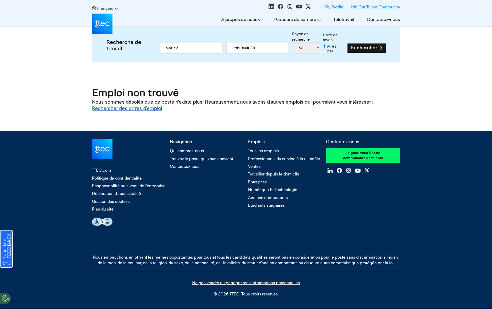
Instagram (290, 6)
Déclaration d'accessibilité (116, 193)
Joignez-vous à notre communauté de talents (363, 155)
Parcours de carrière (295, 19)
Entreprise (257, 182)
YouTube (299, 6)
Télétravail (343, 19)
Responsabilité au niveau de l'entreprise (129, 186)
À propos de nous (239, 19)
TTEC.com (101, 170)
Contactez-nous (383, 19)
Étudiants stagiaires (266, 205)
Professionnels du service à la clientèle (284, 158)
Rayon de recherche (301, 36)
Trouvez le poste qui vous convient (201, 158)
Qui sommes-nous (187, 150)
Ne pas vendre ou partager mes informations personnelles (246, 282)
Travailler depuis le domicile (273, 174)
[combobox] (257, 47)
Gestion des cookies (111, 201)
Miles (331, 46)
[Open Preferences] (5, 298)
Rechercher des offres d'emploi (127, 108)
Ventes (254, 166)
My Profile (334, 7)
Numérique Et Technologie (272, 189)
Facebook (280, 6)
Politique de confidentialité (117, 178)
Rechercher (364, 48)
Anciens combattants (268, 197)
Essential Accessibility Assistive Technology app (102, 222)
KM (330, 51)
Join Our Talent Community (375, 7)
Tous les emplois (263, 150)
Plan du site (103, 209)
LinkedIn (271, 6)
